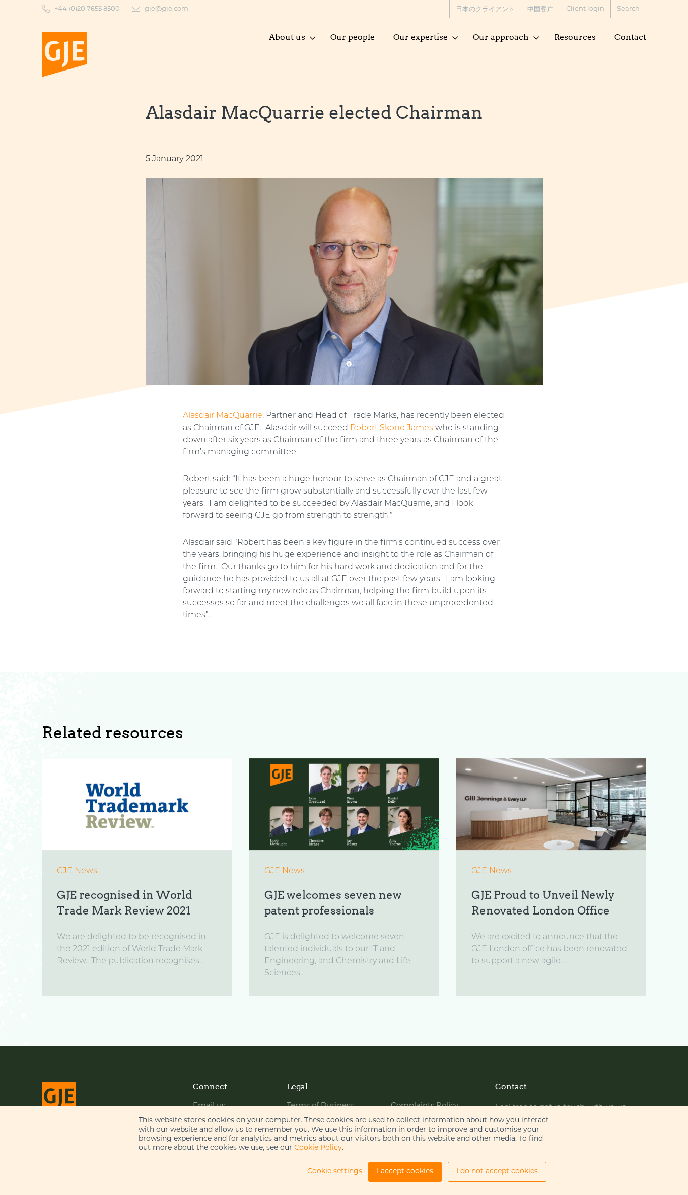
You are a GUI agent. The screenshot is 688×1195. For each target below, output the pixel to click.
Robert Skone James (391, 428)
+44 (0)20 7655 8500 (87, 9)
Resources (575, 37)
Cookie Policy (318, 1148)
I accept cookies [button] (405, 1171)
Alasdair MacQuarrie (222, 416)
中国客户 (540, 9)
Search (628, 9)
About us (287, 37)
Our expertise (420, 37)
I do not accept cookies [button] (497, 1171)
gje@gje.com (166, 9)
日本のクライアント (485, 9)
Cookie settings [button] (334, 1171)
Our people (352, 37)
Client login (585, 9)
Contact (630, 37)
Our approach (501, 37)
